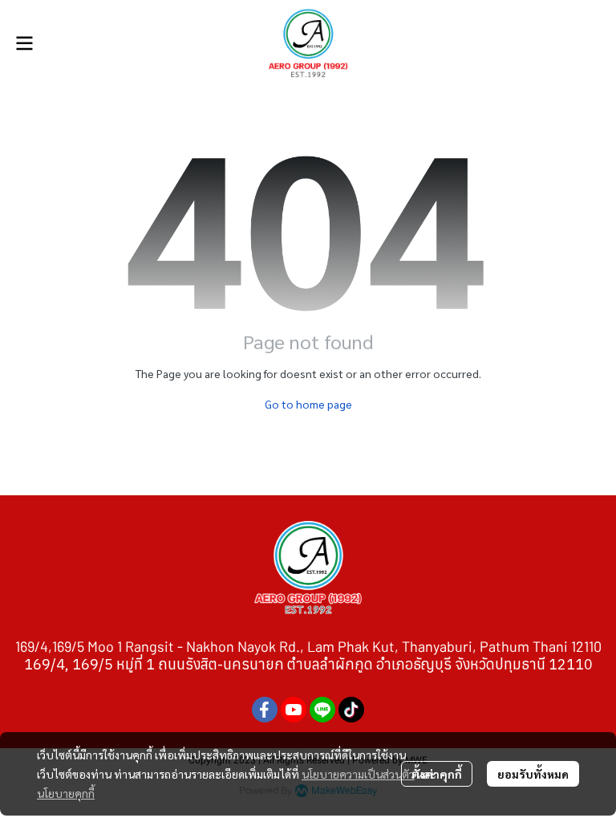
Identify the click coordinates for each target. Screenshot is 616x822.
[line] (322, 709)
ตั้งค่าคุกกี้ (436, 774)
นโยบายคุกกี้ (66, 793)
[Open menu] (24, 43)
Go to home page (308, 404)
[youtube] (293, 709)
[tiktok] (351, 709)
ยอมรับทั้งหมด (533, 774)
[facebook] (265, 709)
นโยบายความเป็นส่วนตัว (358, 774)
